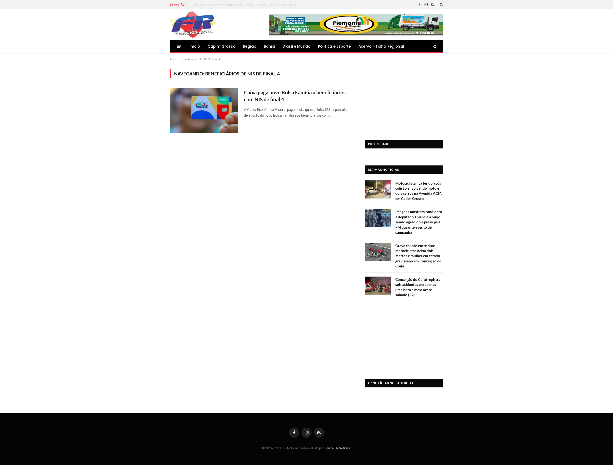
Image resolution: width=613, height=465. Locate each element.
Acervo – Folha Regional (381, 46)
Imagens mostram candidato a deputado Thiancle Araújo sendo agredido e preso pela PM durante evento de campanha (248, 5)
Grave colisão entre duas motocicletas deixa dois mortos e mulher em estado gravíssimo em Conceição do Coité (418, 256)
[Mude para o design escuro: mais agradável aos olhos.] (441, 4)
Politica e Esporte (334, 46)
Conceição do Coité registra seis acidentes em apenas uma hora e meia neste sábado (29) (417, 287)
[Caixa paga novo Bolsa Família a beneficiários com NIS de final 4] (204, 110)
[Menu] (179, 46)
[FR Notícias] (193, 24)
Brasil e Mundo (296, 46)
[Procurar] (434, 46)
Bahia (269, 46)
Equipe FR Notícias (337, 448)
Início (195, 46)
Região (249, 46)
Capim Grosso (221, 46)
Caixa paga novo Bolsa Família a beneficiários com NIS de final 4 (295, 95)
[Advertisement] (404, 99)
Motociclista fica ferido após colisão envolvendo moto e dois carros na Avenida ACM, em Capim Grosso (418, 191)
